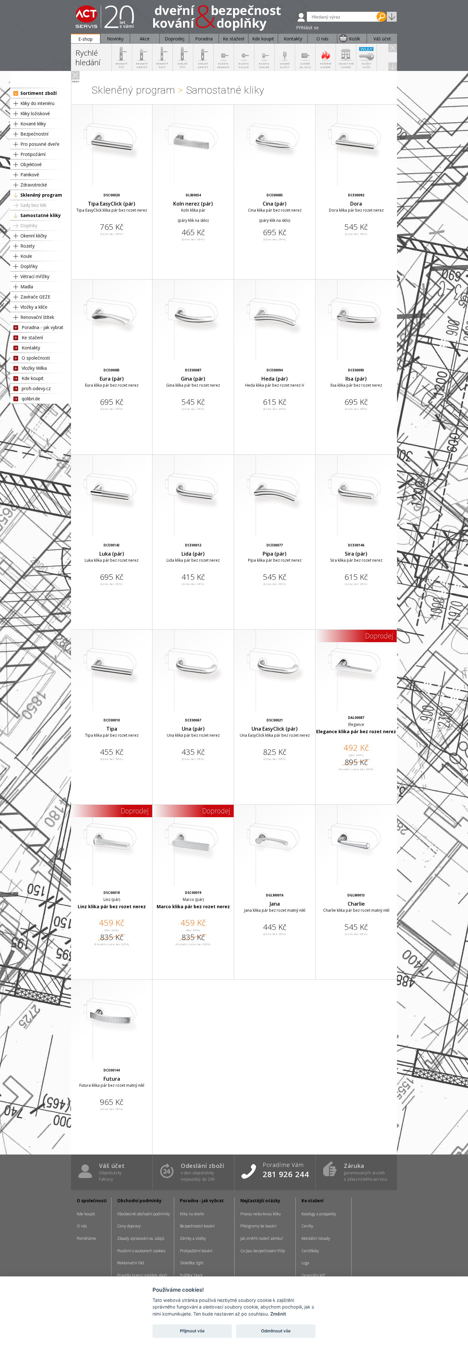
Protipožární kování (196, 1250)
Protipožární (33, 154)
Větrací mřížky (34, 276)
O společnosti (36, 358)
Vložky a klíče (33, 307)
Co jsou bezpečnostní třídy (262, 1250)
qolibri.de (31, 399)
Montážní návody (315, 1238)
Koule (26, 256)
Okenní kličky (33, 236)
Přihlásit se (307, 28)
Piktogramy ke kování (258, 1226)
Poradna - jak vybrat (42, 327)
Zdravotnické (33, 185)
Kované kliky (33, 124)
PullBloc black (191, 1275)
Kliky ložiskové (35, 113)
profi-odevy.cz (36, 388)
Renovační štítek (37, 317)
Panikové (29, 175)
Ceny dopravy (129, 1226)
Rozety (27, 246)
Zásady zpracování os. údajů (140, 1238)
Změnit (278, 1313)
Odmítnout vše (276, 1330)
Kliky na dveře (192, 1214)
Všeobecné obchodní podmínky (143, 1214)
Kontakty (31, 348)
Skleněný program (41, 195)
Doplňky (29, 266)
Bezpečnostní (34, 134)
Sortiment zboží (38, 93)
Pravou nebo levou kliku (260, 1214)
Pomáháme (86, 1238)
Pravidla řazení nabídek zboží (142, 1275)
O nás (82, 1226)
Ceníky (307, 1226)
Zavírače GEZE (35, 297)
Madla (26, 287)
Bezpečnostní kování (197, 1226)
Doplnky (28, 225)
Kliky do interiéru (37, 103)
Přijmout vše (192, 1330)
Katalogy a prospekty (318, 1214)
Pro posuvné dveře (40, 144)
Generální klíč (313, 1275)
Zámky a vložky (193, 1238)
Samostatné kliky (40, 215)
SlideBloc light (191, 1263)
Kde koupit (33, 378)
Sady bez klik (33, 205)
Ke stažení (32, 337)
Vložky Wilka (34, 368)
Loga (305, 1263)
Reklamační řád (130, 1263)
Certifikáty (310, 1250)
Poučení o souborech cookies (141, 1250)
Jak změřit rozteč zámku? (261, 1238)
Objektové (31, 164)
